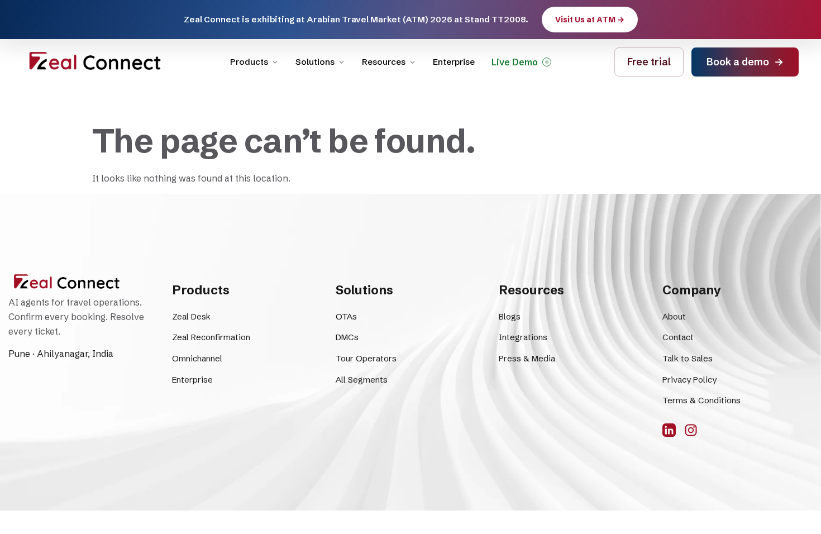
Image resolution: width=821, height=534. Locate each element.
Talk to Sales (687, 358)
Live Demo (514, 62)
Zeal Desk (191, 316)
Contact (678, 337)
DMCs (347, 337)
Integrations (523, 337)
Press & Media (527, 358)
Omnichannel (197, 358)
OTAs (346, 316)
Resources (383, 61)
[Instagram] (691, 430)
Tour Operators (366, 358)
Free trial (649, 61)
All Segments (362, 379)
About (674, 316)
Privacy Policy (689, 379)
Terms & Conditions (701, 400)
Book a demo (745, 61)
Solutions (315, 61)
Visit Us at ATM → (589, 20)
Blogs (510, 316)
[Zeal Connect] (95, 62)
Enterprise (454, 61)
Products (249, 61)
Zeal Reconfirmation (211, 337)
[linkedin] (669, 430)
